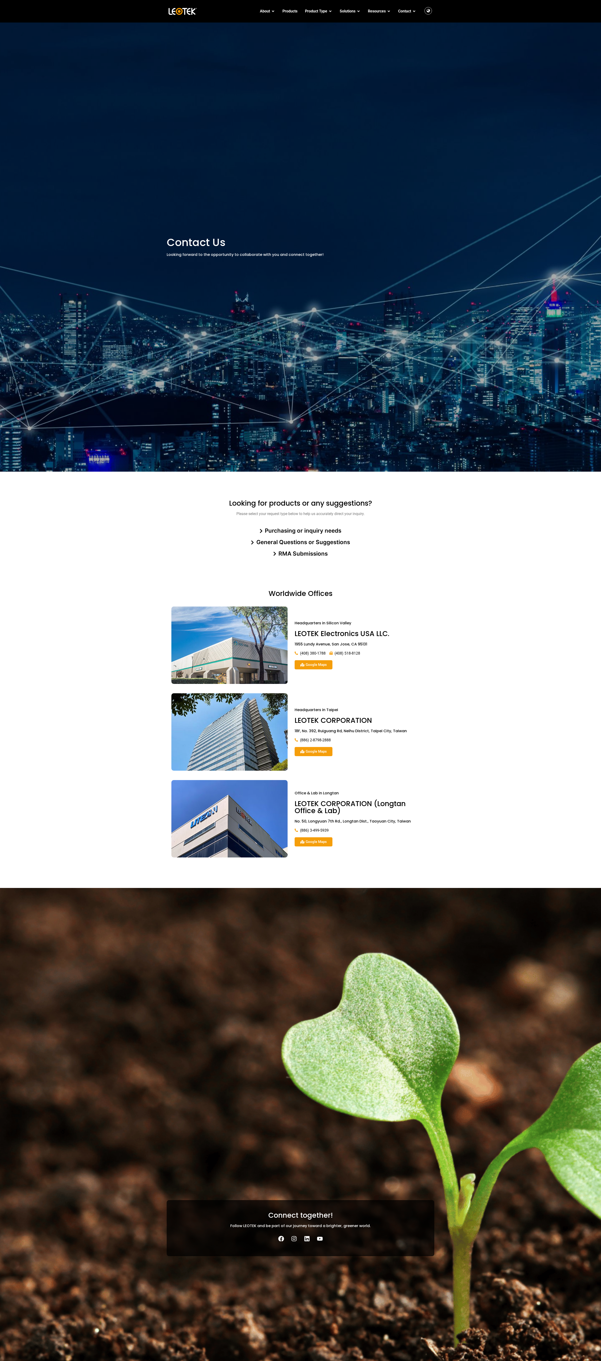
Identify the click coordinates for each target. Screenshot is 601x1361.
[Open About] (273, 11)
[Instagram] (294, 1238)
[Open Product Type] (330, 11)
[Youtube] (320, 1238)
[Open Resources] (389, 11)
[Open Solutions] (358, 11)
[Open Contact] (414, 11)
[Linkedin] (307, 1238)
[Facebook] (281, 1238)
